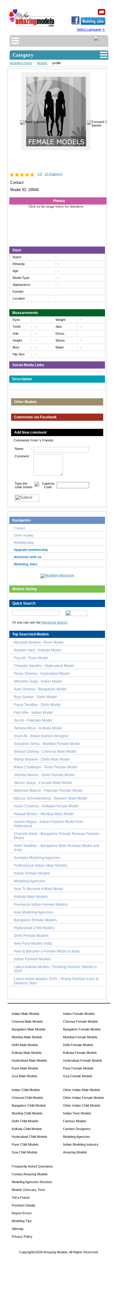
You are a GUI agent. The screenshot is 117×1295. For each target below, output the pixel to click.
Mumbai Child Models (27, 1113)
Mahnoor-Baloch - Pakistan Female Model (48, 790)
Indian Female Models (32, 873)
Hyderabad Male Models (29, 1060)
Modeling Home (21, 63)
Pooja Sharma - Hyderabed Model (42, 673)
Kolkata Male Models (31, 897)
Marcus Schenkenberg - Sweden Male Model (50, 798)
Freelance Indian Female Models (41, 904)
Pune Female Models (78, 1068)
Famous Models (74, 1121)
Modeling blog (24, 542)
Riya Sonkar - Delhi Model (35, 697)
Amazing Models (75, 1152)
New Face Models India (33, 943)
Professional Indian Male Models (40, 865)
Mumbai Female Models (80, 1037)
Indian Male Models (26, 1013)
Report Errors (22, 1213)
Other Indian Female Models (83, 1097)
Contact (19, 528)
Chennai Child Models (27, 1097)
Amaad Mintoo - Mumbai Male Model (44, 814)
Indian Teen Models (77, 1113)
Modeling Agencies (29, 881)
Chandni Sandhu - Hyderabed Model (44, 666)
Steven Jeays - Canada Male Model (43, 783)
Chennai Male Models (27, 1021)
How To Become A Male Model (38, 889)
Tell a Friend (20, 1197)
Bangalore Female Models (35, 920)
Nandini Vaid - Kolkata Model (37, 650)
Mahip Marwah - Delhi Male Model (42, 759)
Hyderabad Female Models (82, 1060)
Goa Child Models (25, 1152)
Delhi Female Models (31, 936)
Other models (24, 535)
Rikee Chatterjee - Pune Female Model (45, 767)
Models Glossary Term (28, 1190)
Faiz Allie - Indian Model (33, 712)
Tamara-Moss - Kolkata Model (38, 728)
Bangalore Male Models (29, 1029)
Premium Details (23, 1205)
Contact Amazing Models (30, 1174)
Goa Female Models (77, 1076)
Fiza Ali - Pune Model (31, 658)
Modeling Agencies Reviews (32, 1182)
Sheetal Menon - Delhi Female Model (44, 775)
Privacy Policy (22, 1236)
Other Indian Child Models (81, 1105)
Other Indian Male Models (81, 1090)
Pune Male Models (25, 1068)
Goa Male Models (24, 1076)
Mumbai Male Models (27, 1037)
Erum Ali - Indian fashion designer (41, 736)
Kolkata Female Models (80, 1052)
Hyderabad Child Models (34, 928)
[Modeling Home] (32, 26)
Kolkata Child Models (27, 1129)
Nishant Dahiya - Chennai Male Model (45, 751)
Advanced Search (54, 622)
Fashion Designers (77, 1129)
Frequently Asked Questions (32, 1166)
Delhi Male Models (25, 1045)
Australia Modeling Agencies (37, 858)
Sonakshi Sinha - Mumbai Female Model (47, 744)
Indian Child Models (26, 1090)
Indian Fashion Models (32, 959)
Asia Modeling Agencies (33, 912)
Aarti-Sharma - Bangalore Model (40, 689)
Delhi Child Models (25, 1121)
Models (42, 63)
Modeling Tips (22, 1221)
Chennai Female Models (80, 1021)
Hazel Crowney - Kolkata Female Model (46, 806)
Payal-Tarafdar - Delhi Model (37, 705)
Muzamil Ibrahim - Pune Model (39, 642)
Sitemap (17, 1229)
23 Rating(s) (54, 174)
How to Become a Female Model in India (47, 951)
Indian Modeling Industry (80, 1144)
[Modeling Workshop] (57, 574)
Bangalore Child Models (29, 1105)
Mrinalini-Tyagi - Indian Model (38, 681)
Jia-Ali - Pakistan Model (33, 720)
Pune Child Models (25, 1144)
